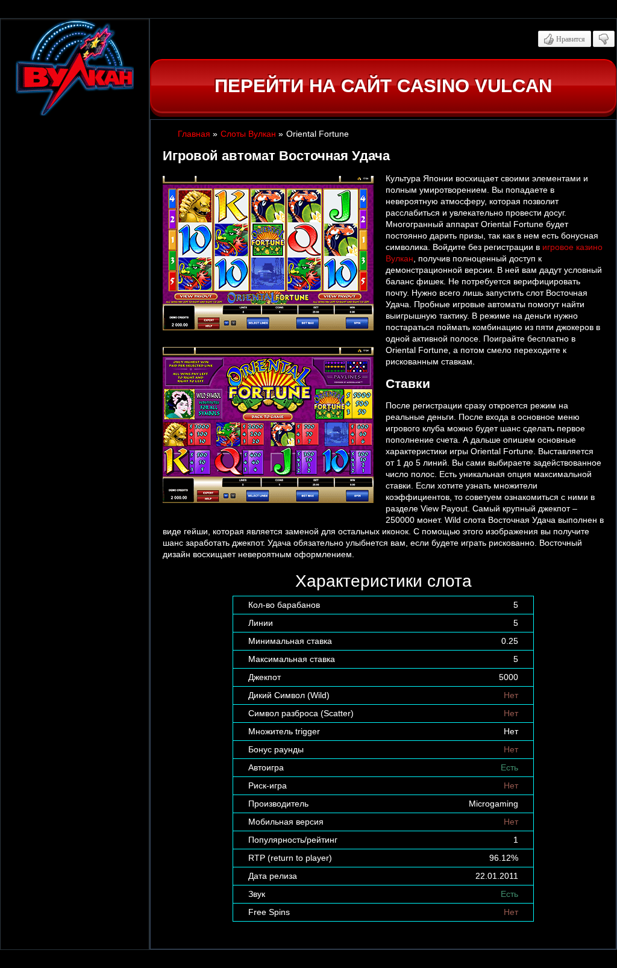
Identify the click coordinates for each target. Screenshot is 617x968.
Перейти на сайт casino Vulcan (383, 85)
